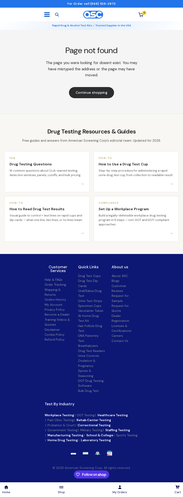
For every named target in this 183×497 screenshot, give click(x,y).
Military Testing (91, 430)
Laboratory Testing (96, 440)
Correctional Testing (94, 425)
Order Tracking (55, 285)
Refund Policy (54, 339)
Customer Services (58, 269)
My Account (53, 305)
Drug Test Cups (89, 276)
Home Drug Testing (63, 440)
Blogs (115, 281)
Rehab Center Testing (94, 420)
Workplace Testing (59, 415)
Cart (178, 492)
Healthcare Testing (113, 415)
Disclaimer (52, 330)
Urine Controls (88, 356)
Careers (117, 336)
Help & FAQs (53, 280)
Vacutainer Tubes (90, 311)
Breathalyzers (88, 346)
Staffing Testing (117, 430)
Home (6, 492)
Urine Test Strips (90, 301)
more (85, 453)
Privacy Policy (55, 310)
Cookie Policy (54, 335)
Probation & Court (61, 425)
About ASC (120, 276)
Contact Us (120, 341)
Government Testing (62, 430)
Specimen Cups (89, 306)
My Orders (119, 492)
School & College (99, 435)
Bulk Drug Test (88, 391)
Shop (61, 492)
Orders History (55, 299)
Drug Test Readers (91, 351)
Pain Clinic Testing (61, 420)
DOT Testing (86, 415)
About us (120, 267)
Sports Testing (126, 435)
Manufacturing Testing (65, 435)
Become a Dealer (57, 314)
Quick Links (88, 267)
